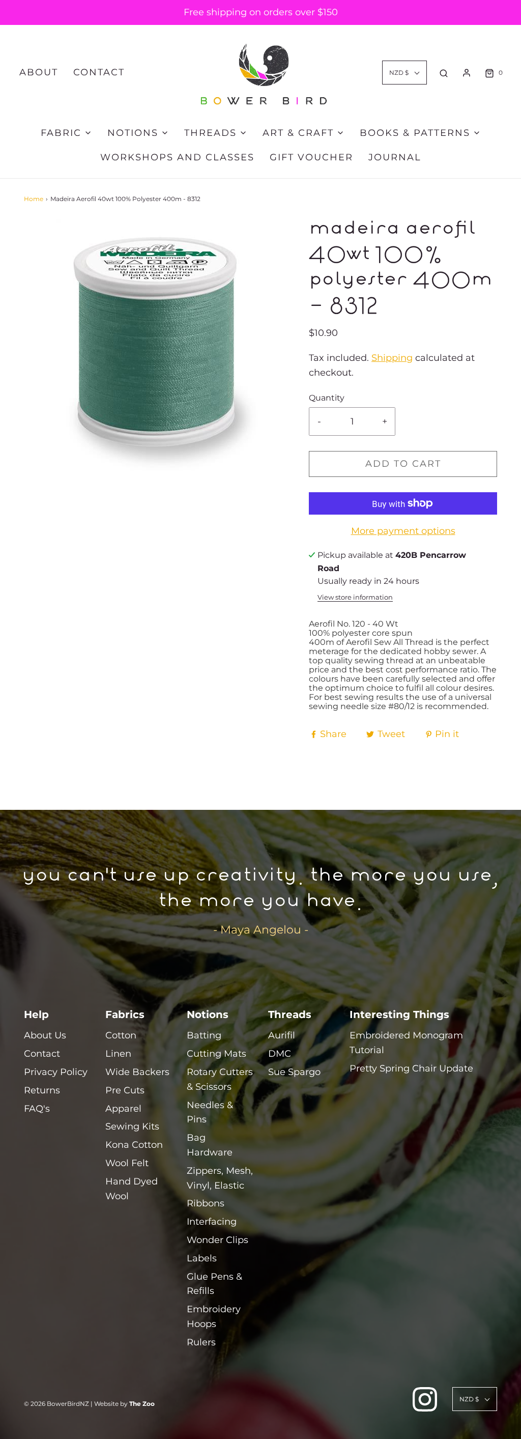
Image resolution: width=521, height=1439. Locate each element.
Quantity (326, 397)
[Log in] (466, 72)
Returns (42, 1090)
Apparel (123, 1108)
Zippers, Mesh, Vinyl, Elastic (220, 1178)
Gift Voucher (311, 157)
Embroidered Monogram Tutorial (406, 1043)
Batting (204, 1035)
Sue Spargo (294, 1072)
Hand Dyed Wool (131, 1189)
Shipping (392, 357)
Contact (99, 72)
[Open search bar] (444, 72)
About (38, 72)
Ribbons (205, 1203)
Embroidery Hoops (214, 1317)
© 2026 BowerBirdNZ (56, 1403)
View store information (355, 597)
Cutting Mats (216, 1053)
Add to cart (403, 463)
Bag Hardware (210, 1145)
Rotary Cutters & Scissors (220, 1079)
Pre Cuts (124, 1090)
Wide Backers (137, 1072)
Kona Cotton (134, 1144)
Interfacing (212, 1221)
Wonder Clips (217, 1240)
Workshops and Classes (177, 157)
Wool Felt (127, 1163)
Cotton (120, 1035)
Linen (118, 1053)
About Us (45, 1035)
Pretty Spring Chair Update (411, 1068)
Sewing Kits (132, 1126)
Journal (394, 157)
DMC (279, 1053)
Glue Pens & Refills (214, 1284)
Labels (202, 1258)
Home (33, 199)
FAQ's (37, 1108)
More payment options (403, 531)
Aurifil (281, 1035)
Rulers (201, 1342)
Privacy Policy (56, 1072)
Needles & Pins (210, 1112)
